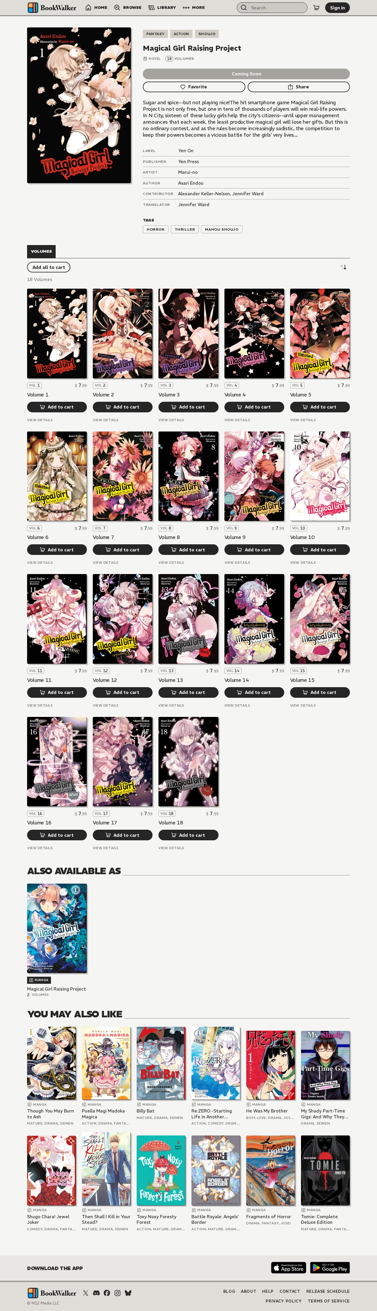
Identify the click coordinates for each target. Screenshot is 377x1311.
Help (268, 1291)
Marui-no (188, 172)
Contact (290, 1291)
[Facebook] (106, 1293)
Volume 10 (302, 537)
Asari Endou (191, 183)
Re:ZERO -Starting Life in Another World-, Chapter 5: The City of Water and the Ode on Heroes (211, 1114)
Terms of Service (329, 1301)
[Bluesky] (128, 1293)
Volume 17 (105, 822)
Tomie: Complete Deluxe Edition (319, 1219)
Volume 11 (39, 680)
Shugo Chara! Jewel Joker (48, 1219)
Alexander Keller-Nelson (204, 193)
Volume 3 (169, 394)
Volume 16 (39, 822)
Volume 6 (37, 537)
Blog (229, 1291)
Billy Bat (146, 1111)
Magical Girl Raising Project (56, 989)
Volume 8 (169, 537)
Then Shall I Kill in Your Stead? (106, 1219)
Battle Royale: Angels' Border (215, 1219)
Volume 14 (236, 680)
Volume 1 (37, 394)
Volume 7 (103, 537)
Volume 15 (302, 680)
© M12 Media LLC (43, 1303)
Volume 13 (170, 680)
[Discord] (96, 1293)
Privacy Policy (284, 1301)
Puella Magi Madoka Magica (103, 1114)
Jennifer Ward (248, 193)
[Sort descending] (343, 267)
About (248, 1291)
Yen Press (188, 161)
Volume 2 (103, 394)
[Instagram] (117, 1293)
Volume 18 (170, 822)
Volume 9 (235, 537)
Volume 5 (300, 394)
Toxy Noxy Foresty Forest (156, 1219)
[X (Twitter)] (85, 1293)
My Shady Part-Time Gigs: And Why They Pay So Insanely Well (323, 1114)
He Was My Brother (267, 1111)
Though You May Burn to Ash (50, 1114)
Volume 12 (105, 680)
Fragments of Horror (268, 1216)
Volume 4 (235, 394)
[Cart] (316, 7)
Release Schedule (328, 1291)
